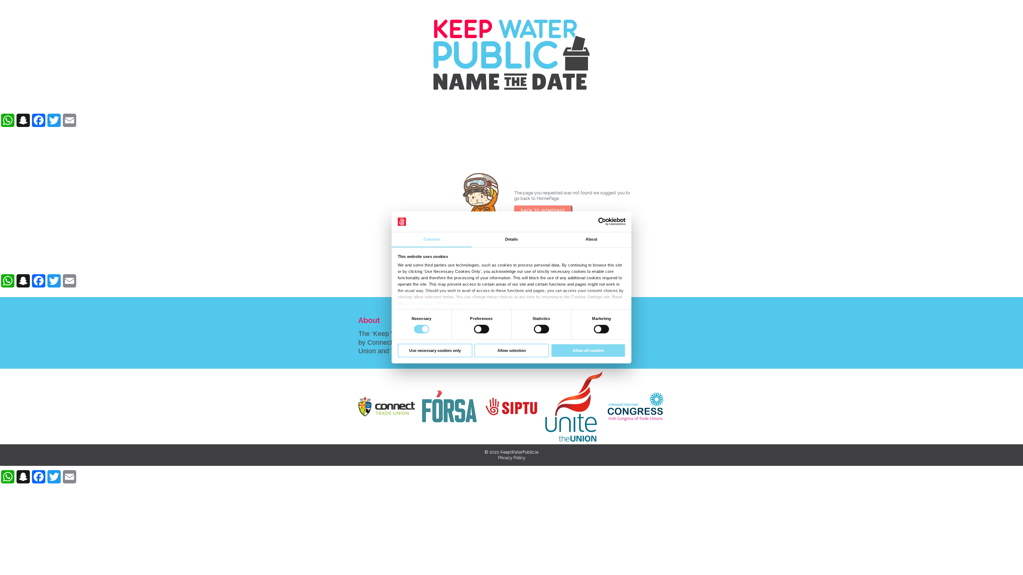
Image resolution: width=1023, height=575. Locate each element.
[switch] (481, 329)
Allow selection (511, 350)
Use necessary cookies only (435, 350)
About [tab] (591, 239)
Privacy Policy (511, 457)
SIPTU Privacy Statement (459, 303)
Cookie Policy (418, 303)
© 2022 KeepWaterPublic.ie (511, 452)
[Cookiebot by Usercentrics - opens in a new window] (602, 222)
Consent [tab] (432, 239)
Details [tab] (511, 239)
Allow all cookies (588, 350)
